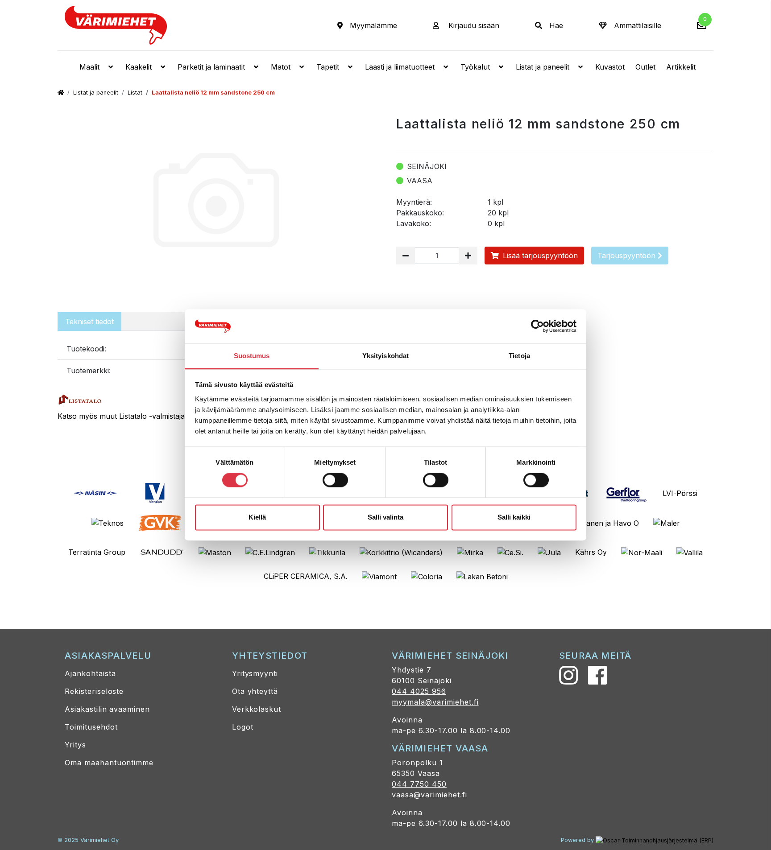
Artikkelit (681, 66)
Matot (280, 66)
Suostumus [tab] (252, 355)
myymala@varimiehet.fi (435, 701)
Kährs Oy (591, 552)
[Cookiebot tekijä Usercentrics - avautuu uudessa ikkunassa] (537, 326)
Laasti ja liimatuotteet (400, 66)
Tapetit (327, 66)
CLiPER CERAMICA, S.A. (306, 576)
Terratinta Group (96, 552)
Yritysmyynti (255, 673)
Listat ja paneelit (542, 66)
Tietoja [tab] (519, 355)
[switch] (335, 480)
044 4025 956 (419, 691)
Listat (135, 92)
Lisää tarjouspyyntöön (539, 255)
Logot (242, 726)
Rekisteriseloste (94, 691)
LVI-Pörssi (680, 493)
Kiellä (257, 517)
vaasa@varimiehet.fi (429, 794)
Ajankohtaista (90, 673)
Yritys (75, 744)
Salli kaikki (514, 517)
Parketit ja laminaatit (211, 66)
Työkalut (475, 66)
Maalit (89, 66)
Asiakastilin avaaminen (107, 709)
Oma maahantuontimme (109, 762)
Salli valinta (385, 517)
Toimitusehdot (91, 726)
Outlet (645, 66)
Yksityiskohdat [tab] (385, 355)
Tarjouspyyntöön (627, 255)
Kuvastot (610, 66)
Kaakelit (138, 66)
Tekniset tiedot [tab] (89, 321)
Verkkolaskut (257, 709)
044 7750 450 (419, 784)
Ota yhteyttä (255, 691)
